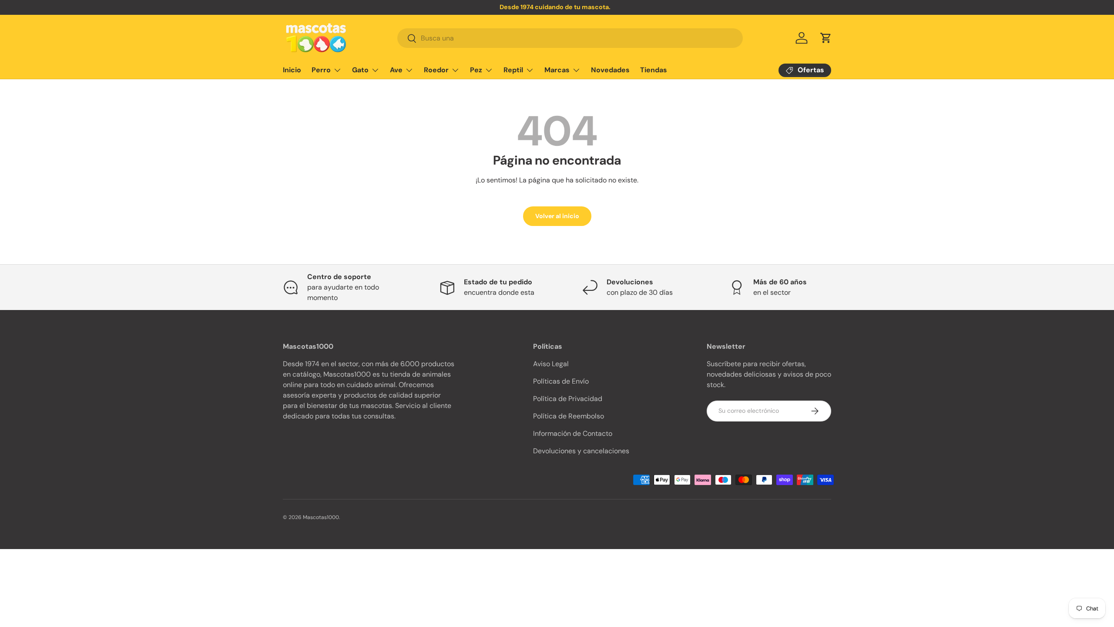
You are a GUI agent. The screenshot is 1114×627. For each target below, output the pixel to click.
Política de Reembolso (568, 416)
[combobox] (570, 38)
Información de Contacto (572, 433)
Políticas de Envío (561, 381)
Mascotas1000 (321, 517)
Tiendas (653, 69)
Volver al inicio (557, 216)
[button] (826, 37)
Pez (476, 69)
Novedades (610, 69)
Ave (396, 69)
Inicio (292, 69)
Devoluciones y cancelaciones (581, 450)
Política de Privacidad (567, 398)
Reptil (513, 69)
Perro (321, 69)
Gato (360, 69)
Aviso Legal (551, 363)
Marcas (557, 69)
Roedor (436, 69)
